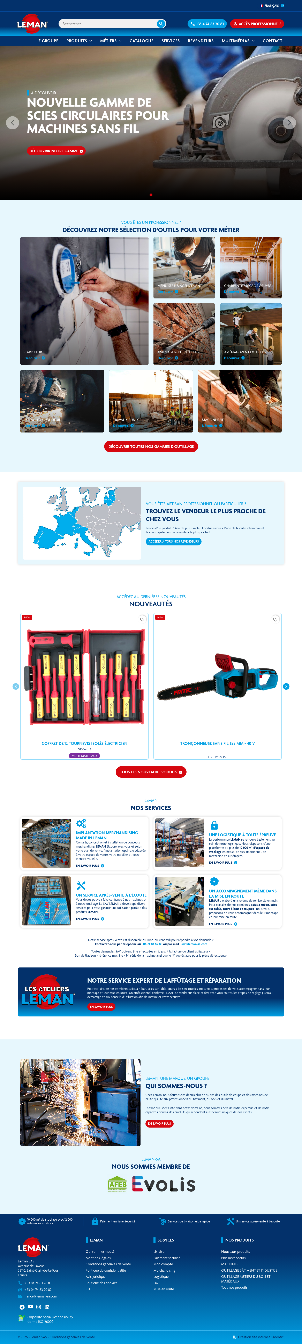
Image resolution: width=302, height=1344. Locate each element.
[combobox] (270, 5)
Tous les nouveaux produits (151, 771)
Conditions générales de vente (108, 1264)
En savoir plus (87, 866)
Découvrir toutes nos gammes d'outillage (151, 446)
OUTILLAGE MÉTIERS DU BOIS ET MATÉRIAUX (245, 1278)
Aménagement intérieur (178, 355)
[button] (207, 23)
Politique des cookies (101, 1283)
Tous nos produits (234, 1287)
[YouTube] (30, 1307)
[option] (151, 123)
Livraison (159, 1251)
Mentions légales (98, 1258)
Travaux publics (127, 423)
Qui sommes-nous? (100, 1251)
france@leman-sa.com (40, 1296)
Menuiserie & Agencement (180, 288)
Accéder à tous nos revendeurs (174, 541)
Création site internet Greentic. (261, 1337)
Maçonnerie (213, 423)
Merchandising (164, 1270)
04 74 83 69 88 (152, 944)
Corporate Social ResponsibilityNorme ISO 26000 (50, 1319)
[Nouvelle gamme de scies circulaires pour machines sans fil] (151, 194)
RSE (88, 1289)
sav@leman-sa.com (194, 944)
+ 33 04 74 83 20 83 (38, 1283)
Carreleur (33, 355)
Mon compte (163, 1264)
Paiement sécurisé (166, 1258)
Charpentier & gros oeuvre (247, 288)
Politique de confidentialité (106, 1270)
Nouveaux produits (235, 1251)
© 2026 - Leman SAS (33, 1337)
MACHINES (229, 1264)
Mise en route (163, 1289)
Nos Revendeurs (233, 1258)
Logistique (161, 1276)
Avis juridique (96, 1276)
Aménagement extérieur (245, 355)
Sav (155, 1283)
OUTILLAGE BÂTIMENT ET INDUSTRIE (249, 1270)
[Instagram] (38, 1307)
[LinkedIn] (47, 1307)
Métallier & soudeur (42, 423)
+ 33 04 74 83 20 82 (37, 1289)
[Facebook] (22, 1307)
